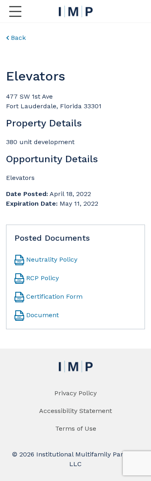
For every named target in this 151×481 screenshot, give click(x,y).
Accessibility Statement (75, 411)
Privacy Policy (75, 393)
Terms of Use (75, 428)
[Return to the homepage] (76, 11)
